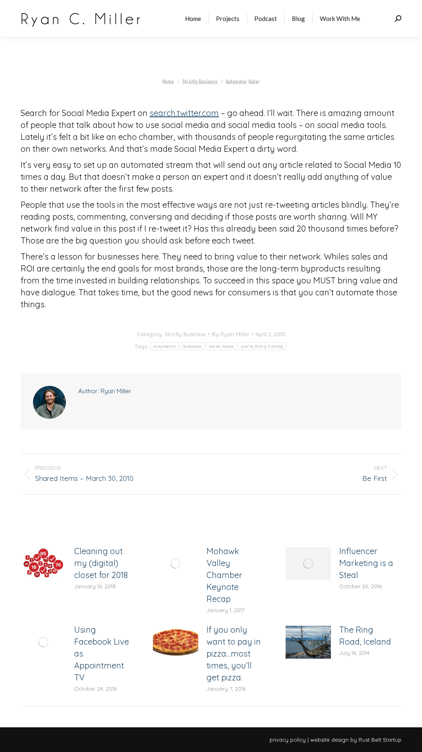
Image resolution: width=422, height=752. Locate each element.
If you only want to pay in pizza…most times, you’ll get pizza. (233, 653)
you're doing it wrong (262, 346)
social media (221, 346)
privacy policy (288, 739)
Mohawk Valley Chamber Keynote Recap (224, 575)
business (192, 346)
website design (329, 739)
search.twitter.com (184, 113)
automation (164, 346)
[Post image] (43, 563)
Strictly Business (185, 334)
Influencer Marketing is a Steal (366, 563)
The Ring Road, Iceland (365, 635)
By (230, 334)
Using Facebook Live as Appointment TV (101, 653)
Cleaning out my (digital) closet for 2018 (101, 563)
